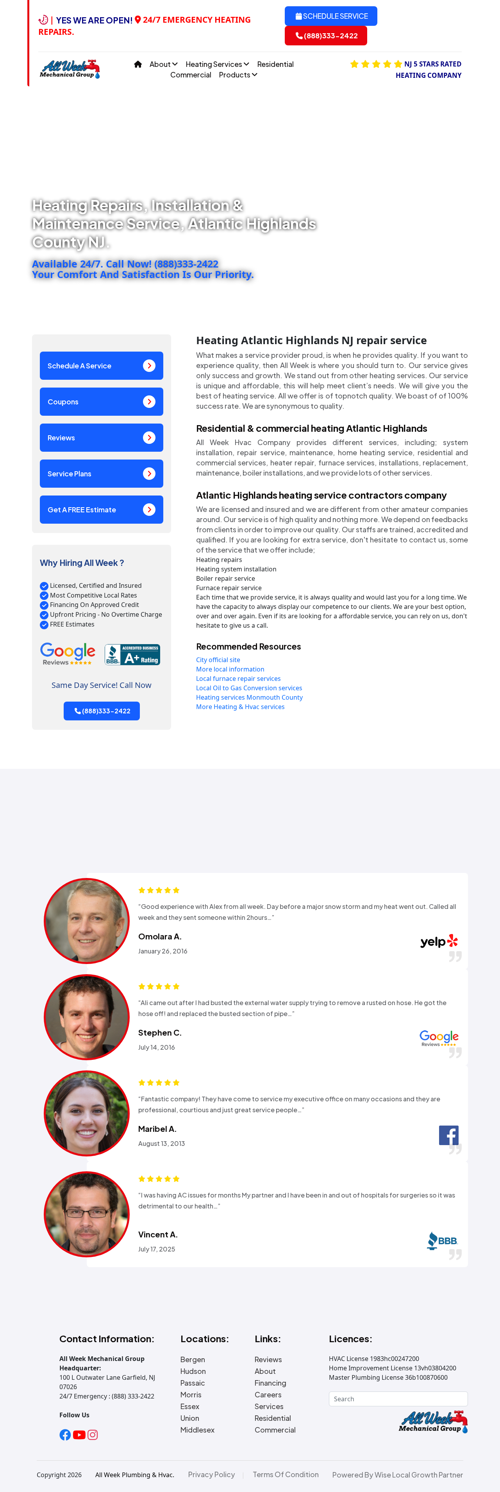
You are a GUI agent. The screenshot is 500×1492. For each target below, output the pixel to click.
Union (189, 1418)
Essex (189, 1406)
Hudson (193, 1371)
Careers (268, 1394)
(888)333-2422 (330, 35)
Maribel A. (157, 1129)
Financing (270, 1382)
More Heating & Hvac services (240, 706)
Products (235, 74)
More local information (230, 669)
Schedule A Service (79, 365)
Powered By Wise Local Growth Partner (397, 1474)
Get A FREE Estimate (82, 509)
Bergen (192, 1359)
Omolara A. (160, 936)
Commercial (190, 74)
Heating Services (214, 63)
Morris (191, 1394)
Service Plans (69, 473)
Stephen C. (160, 1032)
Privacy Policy (211, 1474)
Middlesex (197, 1429)
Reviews (61, 437)
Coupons (63, 401)
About (161, 63)
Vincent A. (158, 1234)
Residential (275, 63)
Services (269, 1406)
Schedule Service (335, 15)
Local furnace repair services (238, 678)
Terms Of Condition (286, 1474)
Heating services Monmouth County (249, 697)
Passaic (192, 1382)
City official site (218, 659)
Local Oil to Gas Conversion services (249, 688)
